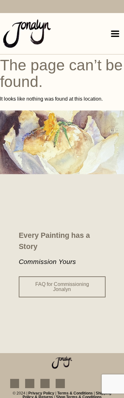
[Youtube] (30, 7)
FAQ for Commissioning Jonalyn (62, 286)
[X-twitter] (42, 7)
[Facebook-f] (6, 7)
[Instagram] (18, 7)
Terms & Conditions (75, 393)
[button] (115, 33)
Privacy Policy (41, 393)
